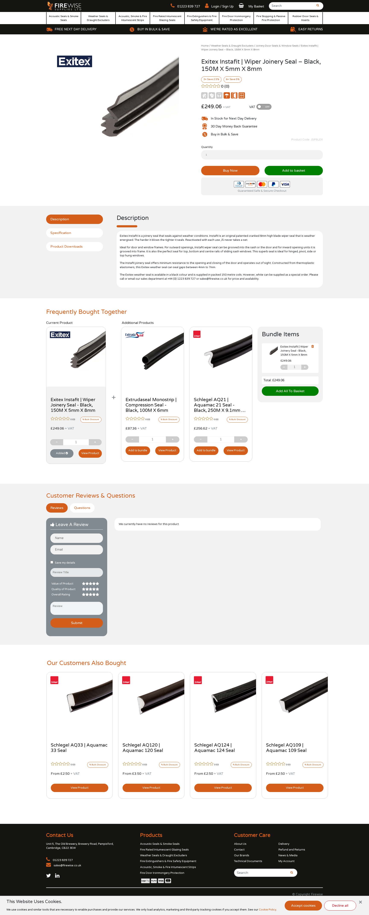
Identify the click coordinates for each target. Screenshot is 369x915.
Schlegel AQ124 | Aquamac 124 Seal (214, 748)
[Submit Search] (316, 7)
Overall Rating (60, 594)
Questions (82, 508)
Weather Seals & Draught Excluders (98, 18)
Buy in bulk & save (153, 29)
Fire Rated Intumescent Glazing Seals (167, 18)
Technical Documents (248, 861)
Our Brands (241, 855)
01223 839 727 (188, 6)
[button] (251, 6)
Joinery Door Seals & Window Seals (277, 45)
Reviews (56, 508)
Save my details (65, 562)
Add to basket (293, 170)
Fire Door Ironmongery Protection (236, 18)
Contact (239, 849)
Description (59, 219)
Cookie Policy (267, 909)
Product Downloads (66, 246)
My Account (286, 861)
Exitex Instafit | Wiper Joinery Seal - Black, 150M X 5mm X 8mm (73, 405)
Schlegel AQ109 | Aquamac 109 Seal (286, 748)
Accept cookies (303, 905)
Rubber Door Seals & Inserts (305, 18)
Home (205, 45)
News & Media (287, 855)
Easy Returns (310, 29)
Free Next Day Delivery (76, 29)
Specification (60, 233)
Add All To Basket (290, 391)
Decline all (340, 905)
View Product (90, 453)
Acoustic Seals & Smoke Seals (63, 18)
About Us (240, 844)
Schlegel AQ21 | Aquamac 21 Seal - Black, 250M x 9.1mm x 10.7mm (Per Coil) (219, 407)
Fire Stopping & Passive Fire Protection (270, 18)
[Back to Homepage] (64, 5)
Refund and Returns (291, 849)
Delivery (283, 844)
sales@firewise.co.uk (67, 865)
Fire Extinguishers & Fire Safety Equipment (202, 18)
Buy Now (230, 170)
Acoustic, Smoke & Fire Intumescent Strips (133, 18)
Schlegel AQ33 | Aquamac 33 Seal (79, 748)
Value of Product (62, 583)
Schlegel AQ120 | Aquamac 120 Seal (143, 748)
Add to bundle (137, 450)
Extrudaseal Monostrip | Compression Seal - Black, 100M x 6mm (151, 405)
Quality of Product (63, 589)
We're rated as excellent (234, 29)
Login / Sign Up (222, 6)
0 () (225, 86)
